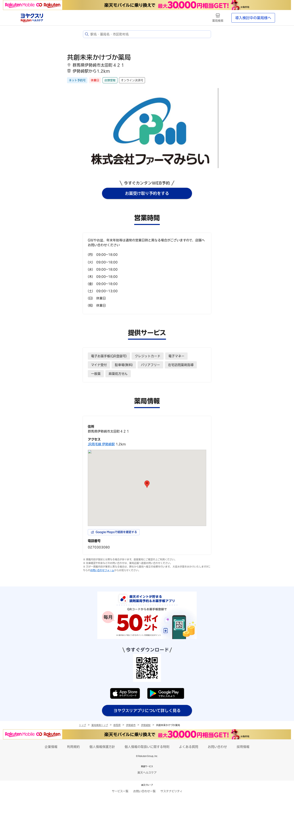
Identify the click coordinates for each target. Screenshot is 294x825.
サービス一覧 (120, 791)
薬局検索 (217, 20)
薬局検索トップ (99, 725)
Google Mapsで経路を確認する (116, 532)
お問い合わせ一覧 (144, 791)
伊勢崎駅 (146, 725)
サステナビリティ (171, 791)
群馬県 (117, 725)
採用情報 (243, 746)
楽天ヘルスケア (147, 772)
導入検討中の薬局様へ (253, 18)
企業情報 (51, 746)
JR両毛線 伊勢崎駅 (101, 444)
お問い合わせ (217, 746)
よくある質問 (188, 746)
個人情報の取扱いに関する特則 (147, 746)
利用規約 (73, 746)
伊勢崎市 (131, 725)
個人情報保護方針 (102, 746)
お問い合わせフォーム (102, 570)
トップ (82, 725)
